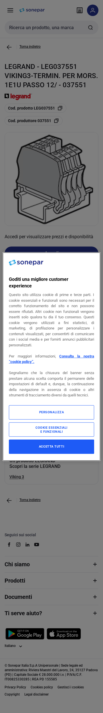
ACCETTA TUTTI (51, 446)
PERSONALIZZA (51, 412)
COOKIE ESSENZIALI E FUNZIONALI (51, 430)
